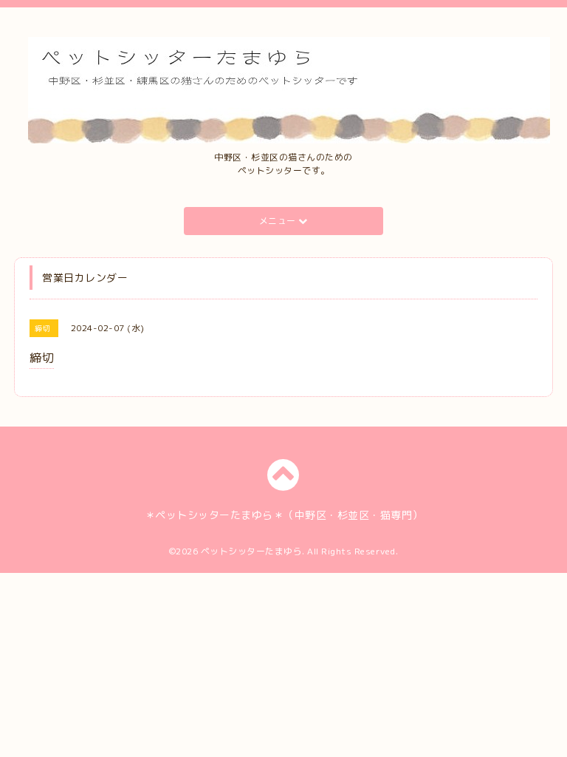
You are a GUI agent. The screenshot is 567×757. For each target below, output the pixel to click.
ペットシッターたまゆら (252, 551)
